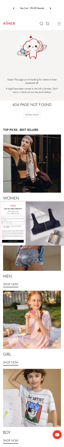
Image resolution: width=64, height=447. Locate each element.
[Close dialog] (62, 203)
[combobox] (3, 223)
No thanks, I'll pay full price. (13, 243)
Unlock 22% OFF (13, 241)
